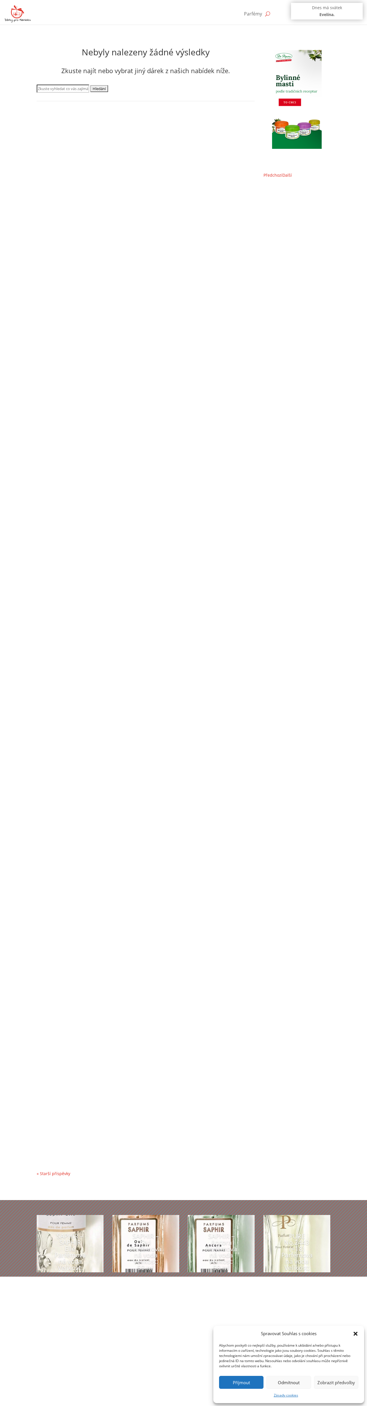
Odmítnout (289, 1382)
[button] (355, 1334)
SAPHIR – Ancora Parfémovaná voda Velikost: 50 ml (221, 1252)
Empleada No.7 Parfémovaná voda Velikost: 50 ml (102, 334)
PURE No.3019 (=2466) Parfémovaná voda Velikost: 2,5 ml (111, 1058)
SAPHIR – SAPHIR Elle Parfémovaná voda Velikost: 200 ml (70, 1255)
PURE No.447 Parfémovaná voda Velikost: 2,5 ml (100, 532)
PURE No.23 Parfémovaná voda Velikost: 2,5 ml (99, 594)
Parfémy (253, 14)
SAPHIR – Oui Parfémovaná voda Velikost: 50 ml (145, 1252)
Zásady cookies (286, 1395)
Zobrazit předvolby (336, 1382)
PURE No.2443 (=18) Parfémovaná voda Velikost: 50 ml (297, 1255)
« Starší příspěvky (53, 1173)
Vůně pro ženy (129, 343)
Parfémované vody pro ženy (68, 343)
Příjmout (241, 1382)
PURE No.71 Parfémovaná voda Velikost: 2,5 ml (99, 1126)
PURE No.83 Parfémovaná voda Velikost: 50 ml (98, 859)
